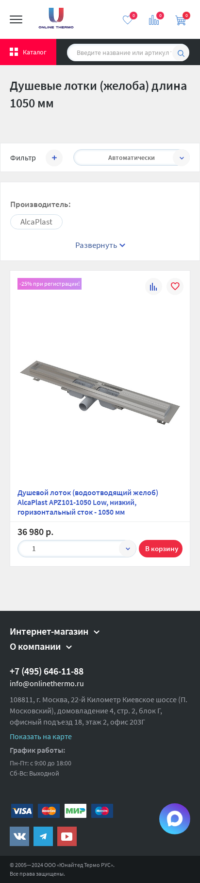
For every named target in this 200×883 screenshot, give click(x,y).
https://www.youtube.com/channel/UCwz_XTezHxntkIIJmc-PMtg (67, 836)
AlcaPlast (36, 221)
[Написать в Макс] (174, 818)
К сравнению (153, 288)
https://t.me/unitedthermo (43, 836)
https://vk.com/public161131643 (19, 836)
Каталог (35, 52)
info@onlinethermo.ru (47, 683)
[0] (128, 19)
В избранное (175, 288)
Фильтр (23, 157)
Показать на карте (41, 736)
